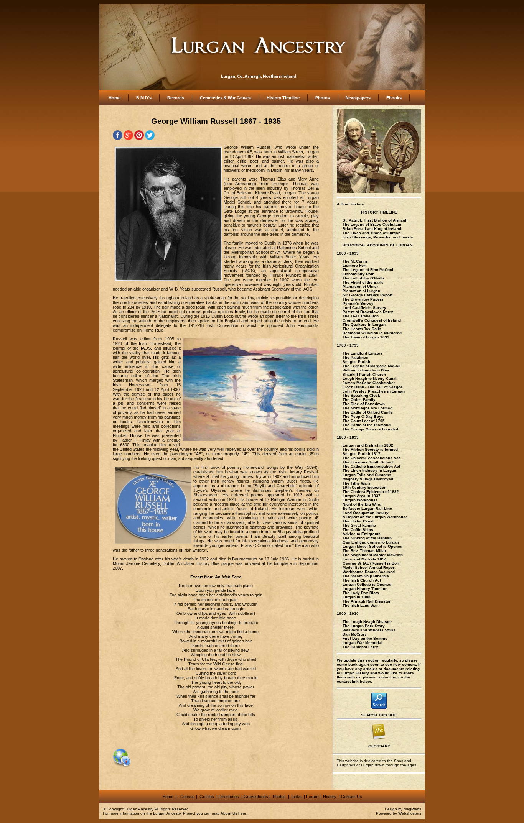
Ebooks (394, 97)
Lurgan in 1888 (357, 597)
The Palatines (355, 357)
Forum (312, 796)
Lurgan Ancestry (139, 809)
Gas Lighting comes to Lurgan (371, 542)
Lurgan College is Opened (367, 584)
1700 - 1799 (348, 345)
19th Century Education (364, 487)
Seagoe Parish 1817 (362, 454)
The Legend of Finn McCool (368, 270)
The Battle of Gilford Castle (368, 412)
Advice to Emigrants (362, 534)
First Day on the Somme (365, 638)
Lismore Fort (354, 265)
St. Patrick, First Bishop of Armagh (375, 220)
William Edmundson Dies (366, 370)
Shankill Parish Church (364, 374)
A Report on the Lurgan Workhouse (375, 517)
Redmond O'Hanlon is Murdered (372, 333)
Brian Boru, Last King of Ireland (372, 229)
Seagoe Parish (356, 362)
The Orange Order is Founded (370, 429)
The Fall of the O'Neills (364, 278)
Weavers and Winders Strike (369, 630)
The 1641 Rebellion (361, 316)
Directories (229, 796)
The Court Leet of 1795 (364, 421)
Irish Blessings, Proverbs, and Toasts (378, 237)
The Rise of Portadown (364, 404)
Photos (322, 97)
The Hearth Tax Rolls (362, 329)
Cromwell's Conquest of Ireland (372, 320)
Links (297, 796)
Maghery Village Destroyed (368, 479)
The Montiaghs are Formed (367, 408)
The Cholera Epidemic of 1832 (371, 492)
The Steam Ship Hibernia (366, 576)
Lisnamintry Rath (358, 274)
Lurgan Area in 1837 (362, 496)
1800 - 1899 (348, 437)
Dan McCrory (355, 634)
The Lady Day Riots (361, 593)
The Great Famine (359, 525)
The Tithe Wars (357, 483)
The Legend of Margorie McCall (371, 366)
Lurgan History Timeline (365, 588)
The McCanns (355, 261)
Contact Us (351, 796)
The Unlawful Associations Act (371, 458)
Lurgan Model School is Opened (372, 546)
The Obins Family (359, 400)
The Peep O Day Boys (363, 416)
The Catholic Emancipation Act (371, 466)
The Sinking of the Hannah (367, 538)
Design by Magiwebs (403, 809)
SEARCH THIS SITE (379, 715)
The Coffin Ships (358, 529)
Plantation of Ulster (360, 286)
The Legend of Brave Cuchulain (372, 224)
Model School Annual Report (369, 567)
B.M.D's (144, 97)
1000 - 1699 (348, 253)
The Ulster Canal (358, 521)
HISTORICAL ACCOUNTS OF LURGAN (377, 245)
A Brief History (350, 204)
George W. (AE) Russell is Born (371, 563)
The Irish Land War (360, 605)
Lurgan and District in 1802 (368, 445)
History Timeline (283, 97)
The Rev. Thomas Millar (364, 551)
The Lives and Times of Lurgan (371, 233)
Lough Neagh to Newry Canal (370, 378)
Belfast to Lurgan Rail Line (367, 508)
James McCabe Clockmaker (369, 383)
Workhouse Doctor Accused (369, 572)
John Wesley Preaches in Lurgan (374, 391)
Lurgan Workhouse (360, 500)
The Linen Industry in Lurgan (369, 470)
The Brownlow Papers (363, 299)
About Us (229, 813)
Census (187, 796)
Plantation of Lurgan (361, 291)
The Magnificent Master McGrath (373, 555)
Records (175, 97)
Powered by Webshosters (398, 813)
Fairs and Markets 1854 (365, 559)
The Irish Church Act (362, 580)
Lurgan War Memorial (362, 643)
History (329, 796)
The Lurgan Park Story (364, 626)
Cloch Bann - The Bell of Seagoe (373, 387)
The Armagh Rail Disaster (367, 601)
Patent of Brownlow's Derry (368, 312)
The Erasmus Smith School (368, 462)
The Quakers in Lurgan (364, 324)
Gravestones (256, 796)
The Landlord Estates (362, 353)
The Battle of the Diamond (367, 425)
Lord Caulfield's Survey (364, 308)
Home (114, 97)
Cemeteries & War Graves (225, 97)
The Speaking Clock (361, 395)
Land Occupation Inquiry (366, 513)
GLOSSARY (379, 746)
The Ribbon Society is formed (370, 449)
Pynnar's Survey (358, 303)
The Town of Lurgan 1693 (366, 337)
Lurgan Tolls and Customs (367, 475)
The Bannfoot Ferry (360, 647)
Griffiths (206, 796)
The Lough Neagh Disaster (367, 621)
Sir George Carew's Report (367, 295)
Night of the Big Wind (362, 504)
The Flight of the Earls (363, 282)
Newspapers (358, 97)
